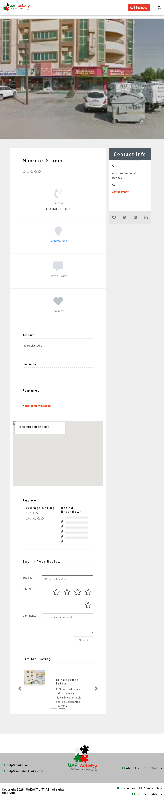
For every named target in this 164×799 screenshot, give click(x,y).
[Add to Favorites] (58, 304)
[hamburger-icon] (112, 7)
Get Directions (58, 240)
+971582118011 (120, 192)
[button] (20, 682)
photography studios (38, 405)
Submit (83, 640)
